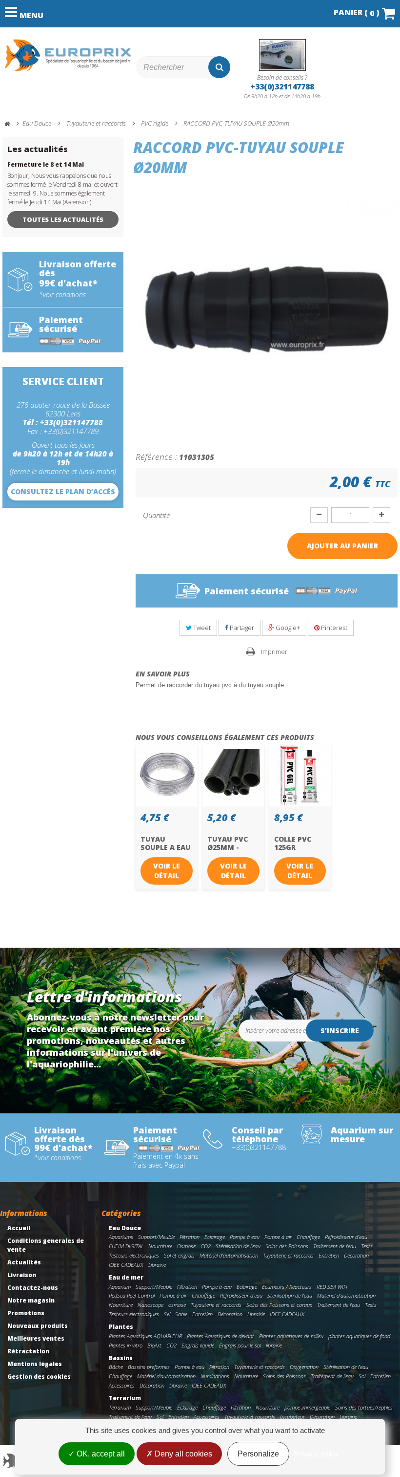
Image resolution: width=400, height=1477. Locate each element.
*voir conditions (62, 294)
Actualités (24, 1262)
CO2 (205, 1246)
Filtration (190, 1236)
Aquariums (121, 1236)
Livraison (21, 1275)
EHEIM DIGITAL (126, 1246)
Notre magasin (31, 1300)
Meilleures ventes (35, 1338)
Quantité (156, 515)
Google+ (287, 627)
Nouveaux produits (37, 1326)
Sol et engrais (179, 1255)
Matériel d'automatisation (229, 1255)
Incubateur (292, 1416)
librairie (274, 1345)
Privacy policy (316, 1454)
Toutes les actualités (62, 219)
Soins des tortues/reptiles (364, 1407)
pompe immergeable (307, 1407)
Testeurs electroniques (134, 1255)
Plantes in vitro (125, 1345)
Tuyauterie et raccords (288, 1255)
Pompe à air (278, 1236)
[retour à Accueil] (11, 124)
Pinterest (333, 627)
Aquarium (120, 1286)
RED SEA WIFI (332, 1286)
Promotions (25, 1313)
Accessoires (122, 1385)
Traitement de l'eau (334, 1246)
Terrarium (125, 1398)
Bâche (116, 1366)
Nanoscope (150, 1304)
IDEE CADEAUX (126, 1264)
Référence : (156, 456)
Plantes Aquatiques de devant (220, 1336)
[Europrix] (68, 55)
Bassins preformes (149, 1366)
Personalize (258, 1454)
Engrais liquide (197, 1345)
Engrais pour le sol (240, 1345)
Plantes (121, 1327)
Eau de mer (126, 1277)
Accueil (18, 1228)
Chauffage (308, 1236)
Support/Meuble (156, 1236)
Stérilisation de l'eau (238, 1246)
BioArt (154, 1345)
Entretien (329, 1255)
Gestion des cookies (39, 1376)
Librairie (157, 1264)
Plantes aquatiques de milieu (291, 1336)
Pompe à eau (245, 1236)
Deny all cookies (182, 1454)
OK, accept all (100, 1454)
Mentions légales (34, 1364)
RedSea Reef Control (132, 1295)
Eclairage (214, 1236)
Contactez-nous (32, 1287)
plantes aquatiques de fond (359, 1336)
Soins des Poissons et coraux (279, 1304)
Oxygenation (304, 1366)
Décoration (356, 1255)
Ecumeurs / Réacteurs (287, 1286)
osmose (177, 1304)
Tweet (201, 627)
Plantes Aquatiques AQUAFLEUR (145, 1336)
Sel (167, 1314)
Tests (367, 1246)
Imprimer (274, 651)
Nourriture (160, 1246)
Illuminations (214, 1376)
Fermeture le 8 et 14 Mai (45, 164)
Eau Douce (125, 1228)
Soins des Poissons (286, 1246)
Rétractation (28, 1351)
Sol (362, 1376)
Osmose (186, 1246)
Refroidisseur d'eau (346, 1236)
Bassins (121, 1358)
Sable (181, 1314)
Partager (241, 627)
